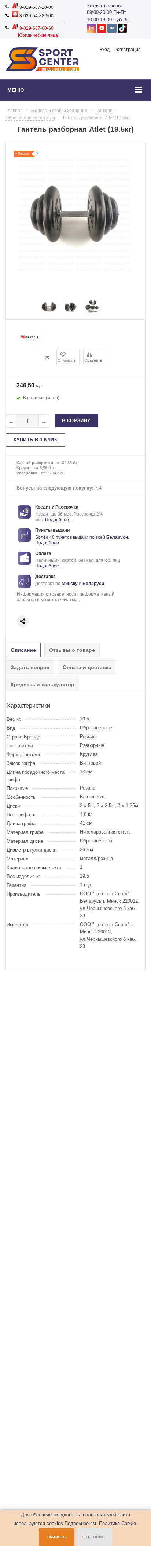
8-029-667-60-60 (36, 28)
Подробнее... (58, 519)
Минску (70, 583)
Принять (56, 1537)
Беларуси (117, 537)
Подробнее (47, 542)
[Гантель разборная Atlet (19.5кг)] (49, 314)
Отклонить (94, 1537)
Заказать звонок (105, 5)
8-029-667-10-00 (36, 7)
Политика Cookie (117, 1523)
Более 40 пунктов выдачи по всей (70, 537)
